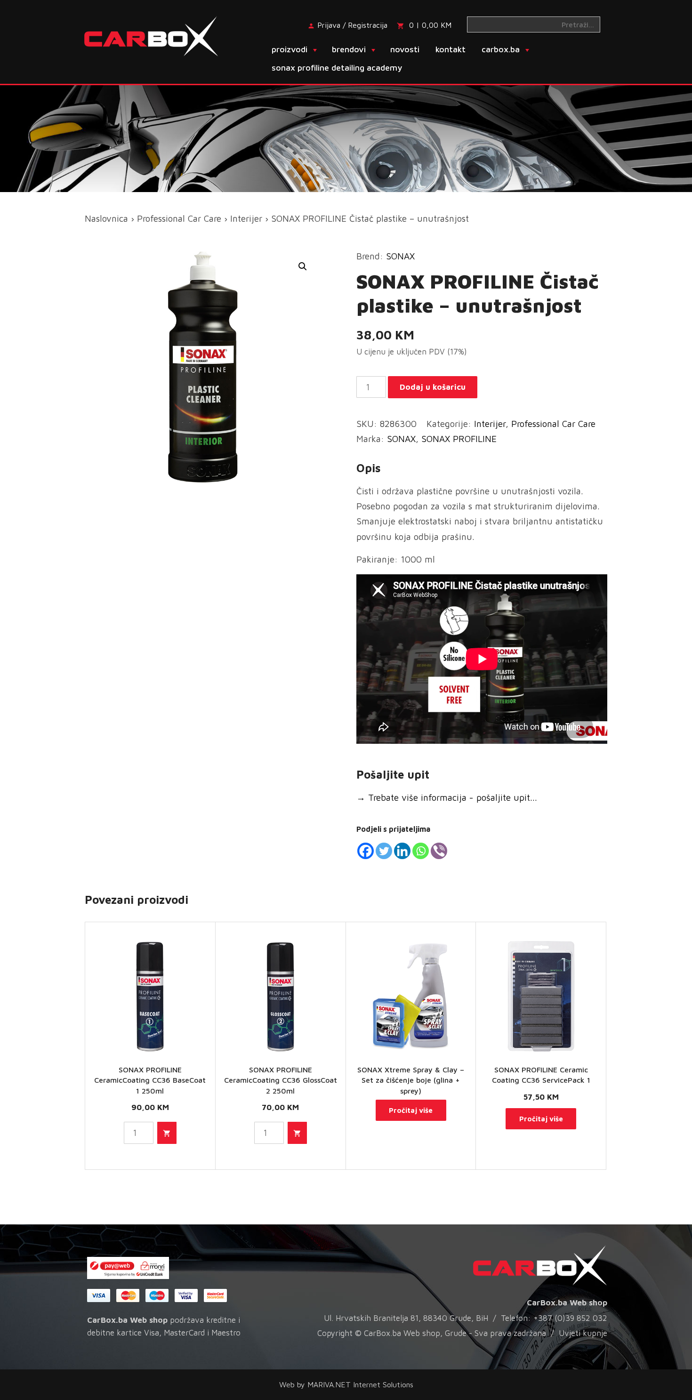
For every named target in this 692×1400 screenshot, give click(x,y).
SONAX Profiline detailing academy (337, 67)
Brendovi (349, 49)
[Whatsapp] (420, 851)
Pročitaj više (411, 1110)
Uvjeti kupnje (583, 1333)
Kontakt (450, 49)
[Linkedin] (402, 851)
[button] (302, 266)
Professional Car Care (179, 218)
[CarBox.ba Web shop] (159, 35)
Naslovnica (106, 218)
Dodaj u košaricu (433, 387)
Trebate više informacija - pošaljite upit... (446, 797)
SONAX (400, 256)
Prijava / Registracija (352, 25)
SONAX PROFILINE (459, 439)
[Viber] (439, 851)
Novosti (404, 49)
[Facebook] (365, 851)
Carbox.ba (501, 49)
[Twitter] (384, 851)
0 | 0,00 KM (430, 25)
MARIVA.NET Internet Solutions (360, 1384)
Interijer (246, 218)
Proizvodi (289, 49)
